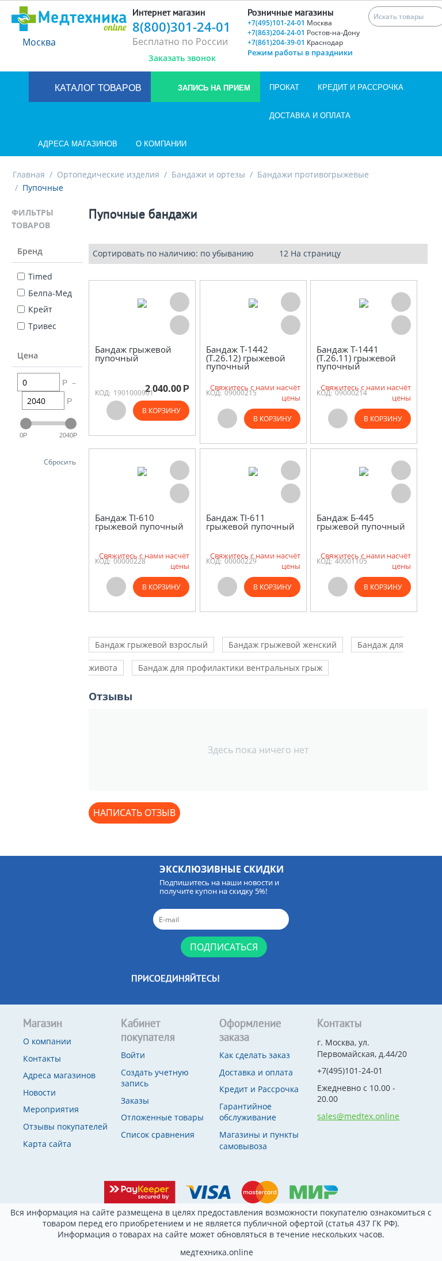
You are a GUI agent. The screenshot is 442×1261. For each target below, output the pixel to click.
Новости (39, 1092)
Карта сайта (47, 1143)
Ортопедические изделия (108, 174)
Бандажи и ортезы (208, 174)
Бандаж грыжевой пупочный (133, 353)
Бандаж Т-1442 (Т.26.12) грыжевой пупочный (245, 358)
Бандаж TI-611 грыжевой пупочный (250, 522)
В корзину (161, 411)
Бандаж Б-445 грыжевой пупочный (361, 522)
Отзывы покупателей (65, 1126)
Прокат (284, 87)
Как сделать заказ (254, 1054)
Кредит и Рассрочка (360, 87)
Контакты (42, 1058)
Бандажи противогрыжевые (313, 174)
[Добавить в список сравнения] (179, 325)
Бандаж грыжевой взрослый (151, 644)
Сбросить (60, 461)
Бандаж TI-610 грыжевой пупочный (139, 522)
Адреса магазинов (77, 143)
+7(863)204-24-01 (303, 32)
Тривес (42, 325)
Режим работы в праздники (300, 52)
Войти (133, 1054)
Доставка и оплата (309, 115)
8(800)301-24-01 (181, 26)
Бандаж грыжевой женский (282, 644)
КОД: (102, 393)
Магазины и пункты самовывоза (259, 1140)
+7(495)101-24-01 (289, 23)
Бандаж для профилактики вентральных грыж (230, 667)
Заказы (135, 1100)
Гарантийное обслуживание (247, 1112)
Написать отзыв (134, 812)
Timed (40, 276)
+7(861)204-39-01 (295, 42)
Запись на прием (213, 88)
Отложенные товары (162, 1117)
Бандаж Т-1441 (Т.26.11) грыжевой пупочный (356, 358)
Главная (29, 174)
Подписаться (224, 947)
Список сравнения (158, 1134)
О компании (161, 143)
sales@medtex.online (358, 1116)
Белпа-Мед (50, 293)
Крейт (40, 309)
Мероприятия (51, 1109)
